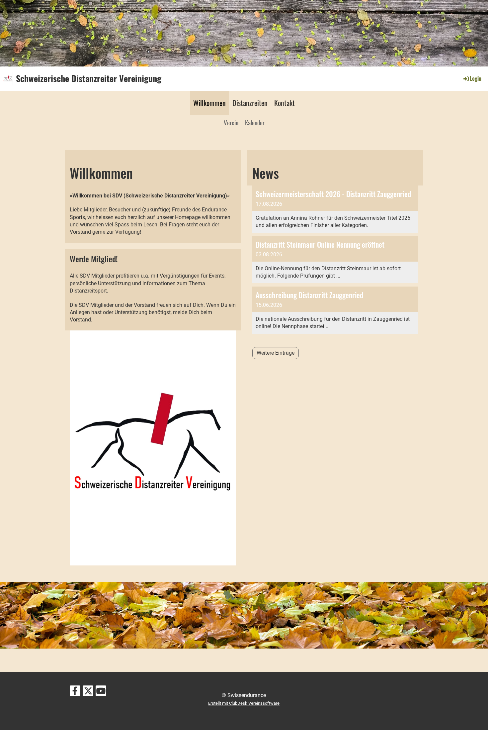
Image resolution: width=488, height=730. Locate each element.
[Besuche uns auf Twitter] (88, 692)
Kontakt (284, 102)
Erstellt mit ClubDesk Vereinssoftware (244, 703)
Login (475, 78)
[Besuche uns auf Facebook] (75, 692)
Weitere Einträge (275, 353)
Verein (231, 122)
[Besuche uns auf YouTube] (101, 692)
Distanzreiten (250, 102)
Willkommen (209, 102)
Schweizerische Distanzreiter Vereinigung (88, 78)
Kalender (255, 122)
